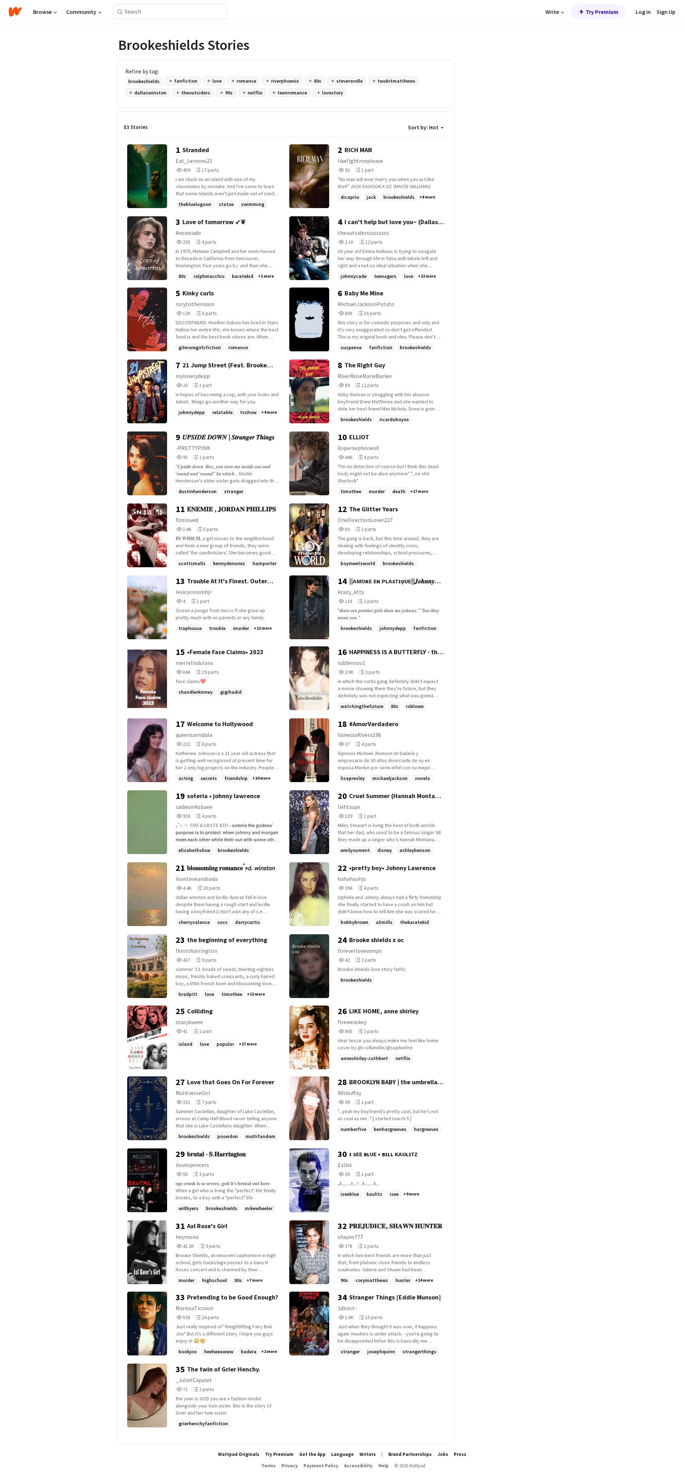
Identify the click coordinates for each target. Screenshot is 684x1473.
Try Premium (602, 11)
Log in (643, 11)
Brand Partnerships (410, 1454)
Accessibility (358, 1466)
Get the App (312, 1454)
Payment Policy (321, 1466)
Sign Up (666, 11)
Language (342, 1454)
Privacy (289, 1466)
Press (460, 1454)
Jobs (442, 1454)
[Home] (15, 12)
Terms (268, 1466)
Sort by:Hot (423, 127)
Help (383, 1466)
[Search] (120, 11)
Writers (367, 1454)
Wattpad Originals (238, 1454)
